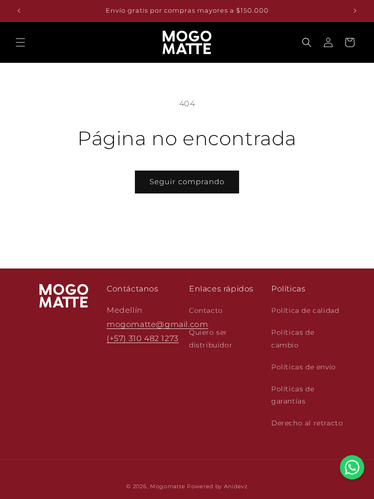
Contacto (206, 310)
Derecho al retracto (307, 423)
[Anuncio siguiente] (355, 10)
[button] (20, 42)
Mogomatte (167, 486)
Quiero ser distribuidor (210, 338)
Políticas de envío (303, 367)
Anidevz (236, 486)
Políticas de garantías (292, 394)
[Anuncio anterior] (19, 10)
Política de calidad (305, 310)
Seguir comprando (187, 181)
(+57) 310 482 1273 (143, 338)
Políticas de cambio (292, 338)
